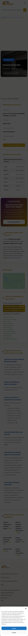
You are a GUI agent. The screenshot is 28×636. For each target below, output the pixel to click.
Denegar (14, 632)
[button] (26, 608)
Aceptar (14, 628)
